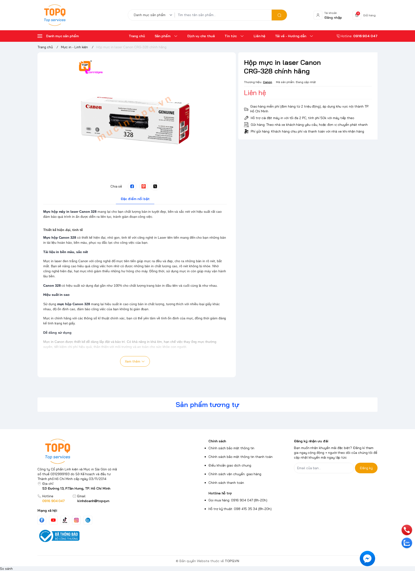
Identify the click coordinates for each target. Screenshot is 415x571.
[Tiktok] (64, 520)
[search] (279, 15)
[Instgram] (76, 520)
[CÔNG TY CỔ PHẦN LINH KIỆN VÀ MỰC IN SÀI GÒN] (54, 15)
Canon (267, 82)
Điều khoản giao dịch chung (229, 465)
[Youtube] (53, 520)
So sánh (6, 568)
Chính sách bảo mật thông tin (231, 448)
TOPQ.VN (232, 561)
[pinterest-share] (143, 186)
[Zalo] (87, 520)
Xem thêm (132, 361)
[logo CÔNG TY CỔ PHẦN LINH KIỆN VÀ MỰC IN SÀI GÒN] (79, 451)
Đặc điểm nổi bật (135, 199)
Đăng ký (366, 468)
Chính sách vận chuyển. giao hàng (234, 474)
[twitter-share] (155, 186)
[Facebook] (41, 519)
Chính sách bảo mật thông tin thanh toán (240, 457)
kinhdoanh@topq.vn (93, 501)
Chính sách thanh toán (226, 482)
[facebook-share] (132, 186)
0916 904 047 (53, 501)
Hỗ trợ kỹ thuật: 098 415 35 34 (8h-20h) (240, 509)
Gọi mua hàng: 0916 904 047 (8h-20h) (237, 500)
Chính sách (217, 441)
